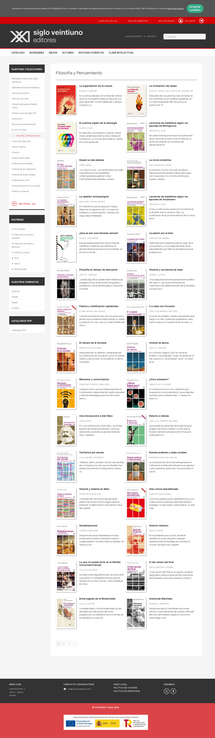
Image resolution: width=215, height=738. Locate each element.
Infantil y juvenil (21, 252)
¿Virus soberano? (159, 379)
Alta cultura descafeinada (163, 489)
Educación (17, 118)
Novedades (36, 52)
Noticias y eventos (91, 52)
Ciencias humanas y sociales (23, 236)
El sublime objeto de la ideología (98, 123)
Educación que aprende (24, 124)
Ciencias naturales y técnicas (23, 245)
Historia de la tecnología (23, 174)
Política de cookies (125, 688)
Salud (16, 264)
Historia (15, 152)
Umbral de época (159, 342)
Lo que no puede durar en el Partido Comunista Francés (100, 564)
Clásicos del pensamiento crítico (24, 106)
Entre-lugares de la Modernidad (97, 598)
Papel (14, 302)
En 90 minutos (19, 130)
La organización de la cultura (95, 86)
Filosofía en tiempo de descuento (98, 269)
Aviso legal (120, 684)
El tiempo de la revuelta (92, 342)
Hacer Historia (19, 147)
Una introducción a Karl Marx (96, 416)
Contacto (151, 36)
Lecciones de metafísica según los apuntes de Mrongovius (168, 124)
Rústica (15, 308)
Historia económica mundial (26, 185)
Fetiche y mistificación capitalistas (98, 306)
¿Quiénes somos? (133, 36)
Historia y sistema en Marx (94, 489)
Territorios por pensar (91, 452)
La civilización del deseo (163, 86)
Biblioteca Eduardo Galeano (25, 87)
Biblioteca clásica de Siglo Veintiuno (25, 80)
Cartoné (15, 291)
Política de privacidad (127, 691)
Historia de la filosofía (22, 163)
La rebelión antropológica (94, 196)
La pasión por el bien (161, 233)
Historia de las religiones (24, 169)
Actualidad (18, 229)
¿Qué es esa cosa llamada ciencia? (98, 233)
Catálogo (18, 52)
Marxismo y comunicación (94, 379)
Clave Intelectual (121, 52)
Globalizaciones (88, 525)
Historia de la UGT (20, 180)
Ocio (15, 258)
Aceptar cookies (195, 8)
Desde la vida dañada (91, 160)
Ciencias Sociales (20, 98)
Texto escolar (19, 269)
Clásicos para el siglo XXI (24, 113)
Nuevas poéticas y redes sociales (168, 452)
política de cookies (175, 8)
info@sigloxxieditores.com (79, 689)
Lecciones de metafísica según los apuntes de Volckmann (168, 198)
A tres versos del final (161, 562)
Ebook (53, 52)
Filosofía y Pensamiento (28, 135)
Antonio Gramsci (158, 525)
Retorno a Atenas (159, 416)
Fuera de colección (21, 141)
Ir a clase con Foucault (162, 306)
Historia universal (20, 191)
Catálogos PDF (19, 330)
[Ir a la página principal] (46, 35)
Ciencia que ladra (20, 93)
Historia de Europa (21, 158)
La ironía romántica (160, 160)
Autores (68, 52)
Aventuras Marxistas (160, 598)
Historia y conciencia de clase (166, 269)
